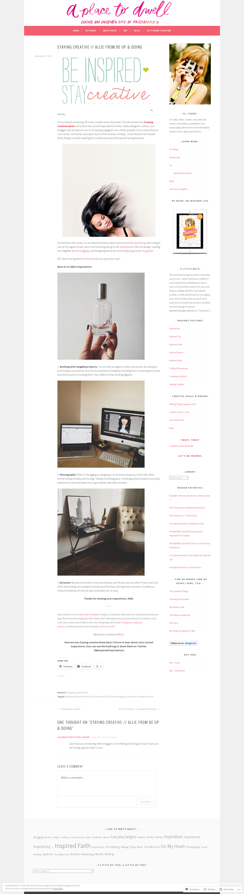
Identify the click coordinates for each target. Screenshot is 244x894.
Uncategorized (61, 854)
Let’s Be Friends (190, 455)
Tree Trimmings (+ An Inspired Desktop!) (138, 709)
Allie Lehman (95, 696)
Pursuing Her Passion (179, 599)
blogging (126, 622)
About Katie (110, 30)
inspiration (131, 696)
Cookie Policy (58, 888)
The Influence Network (179, 615)
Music (140, 847)
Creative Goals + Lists (179, 412)
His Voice (173, 622)
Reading (37, 854)
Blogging (71, 693)
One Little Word (176, 420)
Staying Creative (145, 696)
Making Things (128, 847)
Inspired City (175, 336)
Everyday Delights (123, 837)
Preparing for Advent (70, 709)
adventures (126, 246)
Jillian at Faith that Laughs (73, 737)
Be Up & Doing (138, 242)
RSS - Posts (174, 662)
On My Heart (173, 846)
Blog (137, 30)
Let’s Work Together (159, 30)
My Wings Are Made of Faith (182, 630)
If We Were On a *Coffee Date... (183, 515)
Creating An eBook (178, 376)
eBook (106, 837)
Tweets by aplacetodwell (181, 445)
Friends (159, 837)
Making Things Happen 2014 (182, 404)
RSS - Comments (177, 670)
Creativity (96, 837)
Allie (120, 634)
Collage (55, 837)
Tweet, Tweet (190, 439)
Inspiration (173, 836)
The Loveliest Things (178, 591)
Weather (75, 854)
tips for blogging (80, 250)
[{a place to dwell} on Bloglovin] (183, 644)
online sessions (106, 626)
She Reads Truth (176, 607)
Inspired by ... (44, 846)
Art (125, 30)
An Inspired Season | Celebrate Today (186, 523)
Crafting (64, 837)
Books (47, 837)
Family (150, 837)
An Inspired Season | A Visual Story (185, 567)
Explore (142, 837)
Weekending (87, 854)
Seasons (47, 854)
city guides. (148, 250)
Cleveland (89, 258)
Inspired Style (175, 360)
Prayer (204, 847)
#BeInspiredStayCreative (76, 696)
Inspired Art (82, 693)
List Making (113, 847)
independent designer (88, 614)
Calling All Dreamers (178, 368)
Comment (145, 801)
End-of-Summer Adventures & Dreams (187, 507)
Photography (193, 847)
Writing (109, 854)
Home (76, 30)
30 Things (90, 30)
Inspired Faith (175, 344)
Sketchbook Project (182, 173)
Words (99, 854)
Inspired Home (176, 352)
